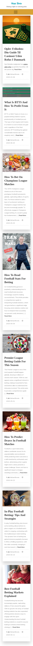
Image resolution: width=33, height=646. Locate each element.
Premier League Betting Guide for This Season (15, 361)
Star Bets (16, 3)
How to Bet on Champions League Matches (15, 180)
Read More (18, 69)
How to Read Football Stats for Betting (15, 278)
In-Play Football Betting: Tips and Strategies (14, 515)
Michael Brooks (14, 74)
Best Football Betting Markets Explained (14, 592)
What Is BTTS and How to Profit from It (16, 106)
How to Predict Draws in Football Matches (15, 440)
